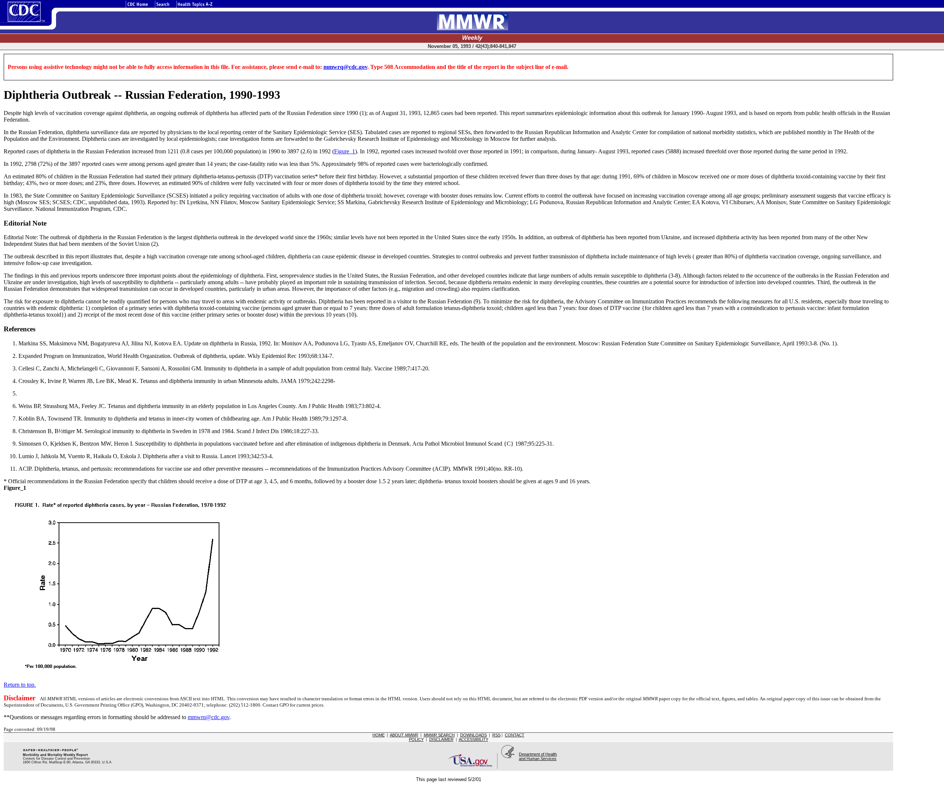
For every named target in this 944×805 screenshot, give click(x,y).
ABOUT (404, 735)
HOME (378, 735)
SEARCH (439, 735)
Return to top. (20, 685)
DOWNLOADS (473, 735)
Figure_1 (344, 151)
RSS (496, 735)
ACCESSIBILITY (473, 739)
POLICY (416, 739)
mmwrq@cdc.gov (345, 67)
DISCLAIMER (441, 739)
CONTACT (514, 735)
